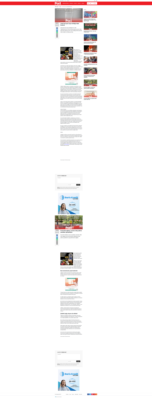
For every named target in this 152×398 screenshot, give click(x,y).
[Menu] (88, 3)
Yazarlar (71, 3)
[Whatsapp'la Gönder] (57, 32)
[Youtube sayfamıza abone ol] (94, 394)
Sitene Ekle (80, 394)
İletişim (73, 394)
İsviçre (83, 3)
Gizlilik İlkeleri (76, 394)
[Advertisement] (71, 40)
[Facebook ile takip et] (88, 394)
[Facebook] (57, 28)
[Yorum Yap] (57, 36)
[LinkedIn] (57, 31)
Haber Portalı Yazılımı (59, 396)
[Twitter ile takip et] (90, 394)
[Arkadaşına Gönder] (57, 34)
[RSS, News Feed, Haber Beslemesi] (96, 394)
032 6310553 (66, 144)
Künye (70, 394)
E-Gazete (75, 3)
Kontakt (79, 3)
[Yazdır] (57, 35)
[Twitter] (57, 29)
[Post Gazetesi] (58, 3)
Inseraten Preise (66, 3)
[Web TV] (94, 0)
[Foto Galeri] (96, 0)
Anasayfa (67, 394)
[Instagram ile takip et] (92, 394)
